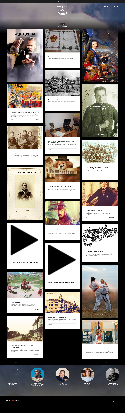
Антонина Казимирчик (25, 78)
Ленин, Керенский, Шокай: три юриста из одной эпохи (100, 107)
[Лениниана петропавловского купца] (62, 302)
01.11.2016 (50, 324)
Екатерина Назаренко (74, 149)
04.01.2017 (50, 236)
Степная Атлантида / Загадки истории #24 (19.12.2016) (61, 282)
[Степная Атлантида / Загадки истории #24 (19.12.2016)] (62, 260)
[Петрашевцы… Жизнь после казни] (99, 235)
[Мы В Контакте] (104, 6)
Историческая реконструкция (23, 1)
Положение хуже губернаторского (25, 173)
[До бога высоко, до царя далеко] (99, 194)
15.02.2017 (50, 63)
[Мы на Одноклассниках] (111, 6)
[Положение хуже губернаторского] (25, 193)
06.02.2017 (12, 119)
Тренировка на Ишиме (100, 270)
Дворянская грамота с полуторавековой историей (60, 57)
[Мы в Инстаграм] (106, 6)
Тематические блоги (35, 1)
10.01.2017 (87, 217)
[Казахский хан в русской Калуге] (62, 213)
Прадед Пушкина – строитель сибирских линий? (100, 35)
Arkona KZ (12, 400)
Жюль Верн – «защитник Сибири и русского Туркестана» (25, 112)
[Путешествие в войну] (62, 83)
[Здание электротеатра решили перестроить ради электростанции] (62, 169)
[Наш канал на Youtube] (117, 6)
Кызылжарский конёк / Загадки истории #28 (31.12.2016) (24, 262)
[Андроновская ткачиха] (25, 285)
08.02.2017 (50, 106)
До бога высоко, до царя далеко (94, 210)
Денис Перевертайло (99, 314)
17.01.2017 (50, 194)
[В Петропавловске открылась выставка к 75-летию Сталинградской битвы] (62, 125)
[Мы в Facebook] (116, 6)
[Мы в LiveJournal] (109, 6)
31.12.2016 (12, 265)
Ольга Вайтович (75, 63)
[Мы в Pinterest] (112, 6)
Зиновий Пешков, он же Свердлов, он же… (21, 154)
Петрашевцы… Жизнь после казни (94, 251)
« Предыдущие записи (16, 362)
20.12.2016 (87, 258)
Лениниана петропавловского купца (57, 317)
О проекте (44, 1)
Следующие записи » (109, 362)
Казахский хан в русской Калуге (56, 229)
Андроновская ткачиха (16, 302)
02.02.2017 (50, 149)
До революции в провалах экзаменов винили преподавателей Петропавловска (97, 168)
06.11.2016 (12, 309)
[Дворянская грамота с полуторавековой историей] (62, 41)
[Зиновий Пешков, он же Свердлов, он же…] (25, 138)
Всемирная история (11, 1)
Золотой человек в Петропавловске (94, 348)
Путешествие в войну (53, 100)
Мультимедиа (52, 1)
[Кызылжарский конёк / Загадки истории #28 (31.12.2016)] (25, 240)
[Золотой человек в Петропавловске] (99, 332)
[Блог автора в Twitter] (107, 6)
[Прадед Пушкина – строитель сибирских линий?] (99, 55)
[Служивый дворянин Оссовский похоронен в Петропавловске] (25, 328)
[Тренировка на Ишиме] (99, 291)
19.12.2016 (50, 285)
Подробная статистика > (110, 405)
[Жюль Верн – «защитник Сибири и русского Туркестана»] (25, 96)
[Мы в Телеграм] (114, 6)
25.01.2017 (12, 160)
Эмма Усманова (37, 309)
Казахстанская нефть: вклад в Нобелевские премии (25, 35)
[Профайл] (37, 375)
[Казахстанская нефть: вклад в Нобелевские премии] (25, 55)
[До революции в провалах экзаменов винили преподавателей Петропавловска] (99, 151)
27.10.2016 (12, 354)
